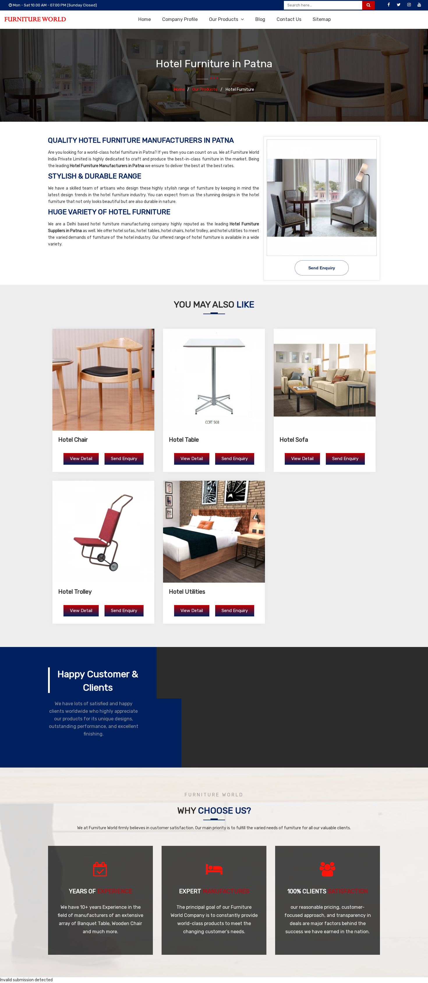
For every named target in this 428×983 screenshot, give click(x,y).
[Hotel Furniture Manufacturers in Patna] (322, 197)
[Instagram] (409, 5)
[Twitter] (399, 5)
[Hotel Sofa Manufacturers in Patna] (325, 380)
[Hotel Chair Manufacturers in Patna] (103, 380)
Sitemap (322, 19)
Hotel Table (184, 439)
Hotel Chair (73, 439)
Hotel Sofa (294, 439)
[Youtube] (419, 5)
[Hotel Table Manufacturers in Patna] (214, 380)
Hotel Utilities (187, 591)
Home (144, 19)
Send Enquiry (321, 268)
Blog (260, 19)
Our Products (224, 19)
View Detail (81, 458)
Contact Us (289, 19)
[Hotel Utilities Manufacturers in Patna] (214, 532)
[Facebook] (388, 5)
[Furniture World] (35, 19)
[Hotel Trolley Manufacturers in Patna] (103, 532)
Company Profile (180, 19)
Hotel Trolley (75, 591)
